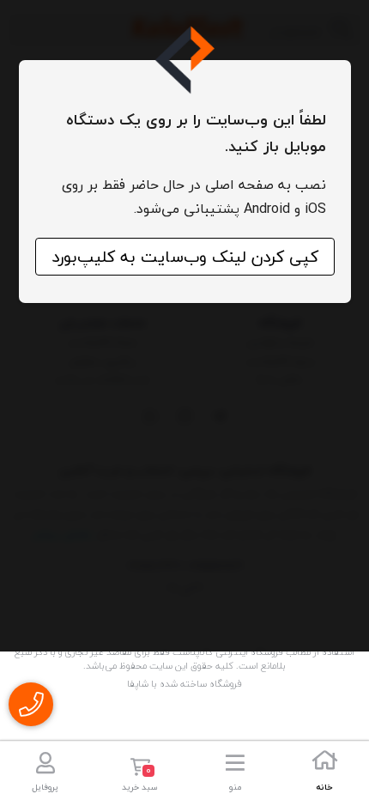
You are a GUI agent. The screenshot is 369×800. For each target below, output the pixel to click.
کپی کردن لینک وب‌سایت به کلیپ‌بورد (184, 256)
